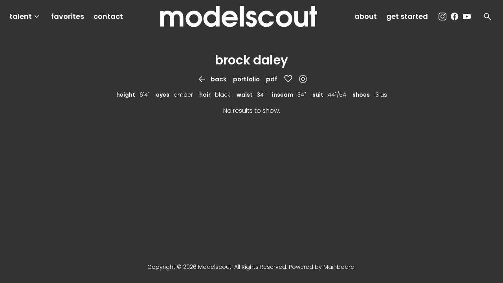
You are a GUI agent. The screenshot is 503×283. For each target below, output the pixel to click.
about (365, 16)
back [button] (212, 79)
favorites (67, 16)
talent (25, 17)
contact (108, 16)
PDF (271, 79)
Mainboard (338, 267)
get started (407, 16)
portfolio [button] (246, 79)
